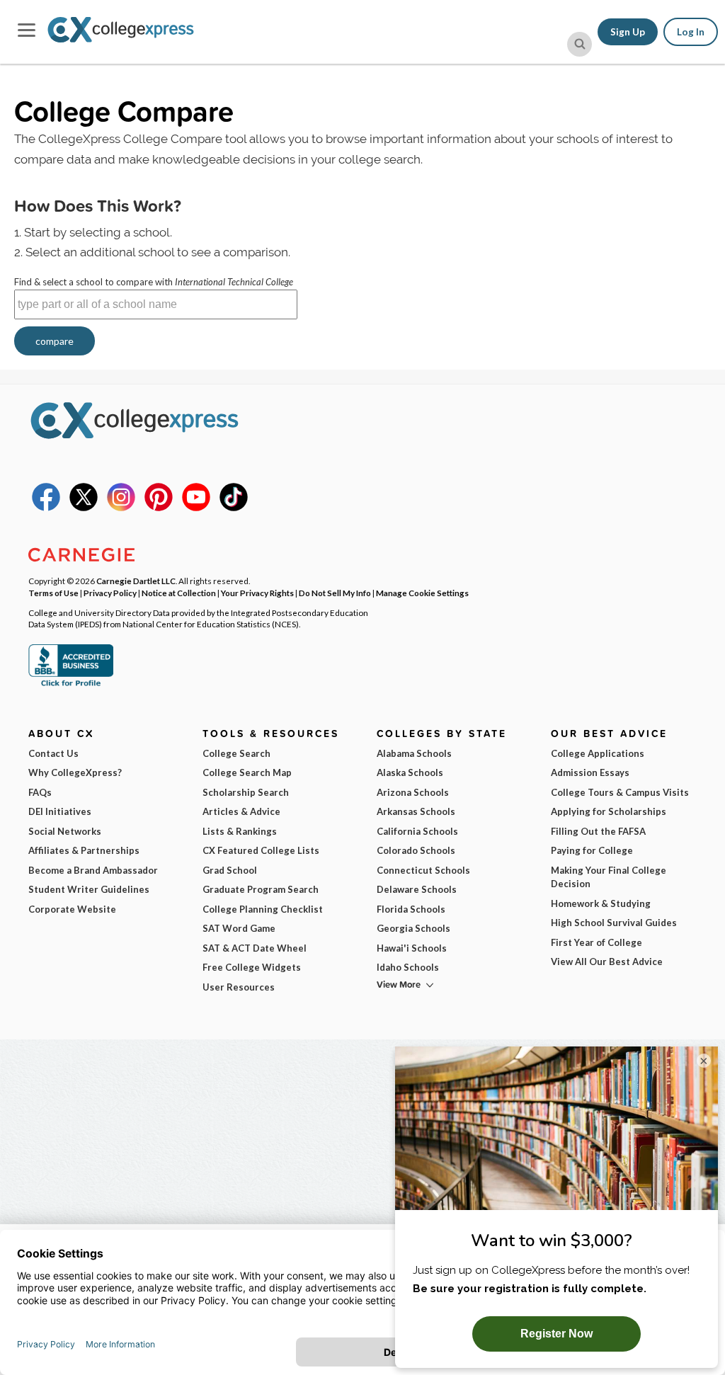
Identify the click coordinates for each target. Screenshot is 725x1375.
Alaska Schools (410, 772)
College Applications (597, 753)
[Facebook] (46, 507)
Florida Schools (411, 909)
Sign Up (627, 32)
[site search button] (579, 44)
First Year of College (596, 942)
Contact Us (53, 753)
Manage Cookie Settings (422, 593)
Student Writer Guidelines (88, 889)
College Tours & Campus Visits (620, 792)
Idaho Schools (408, 967)
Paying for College (592, 850)
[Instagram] (121, 507)
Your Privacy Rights (257, 593)
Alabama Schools (414, 753)
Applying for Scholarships (608, 811)
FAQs (40, 792)
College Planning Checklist (262, 909)
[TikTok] (233, 507)
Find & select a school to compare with (153, 281)
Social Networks (64, 831)
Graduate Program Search (260, 889)
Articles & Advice (241, 811)
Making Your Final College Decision (608, 877)
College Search (236, 753)
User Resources (238, 987)
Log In (690, 32)
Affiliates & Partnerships (83, 850)
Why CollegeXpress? (75, 772)
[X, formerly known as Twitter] (83, 507)
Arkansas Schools (416, 811)
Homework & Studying (601, 903)
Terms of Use (53, 593)
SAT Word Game (238, 928)
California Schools (417, 831)
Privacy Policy (110, 593)
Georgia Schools (413, 928)
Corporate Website (72, 909)
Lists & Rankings (239, 831)
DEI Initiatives (59, 811)
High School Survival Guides (614, 922)
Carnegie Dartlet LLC (136, 581)
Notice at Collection (179, 593)
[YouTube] (196, 507)
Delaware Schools (417, 889)
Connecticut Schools (423, 870)
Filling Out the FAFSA (598, 831)
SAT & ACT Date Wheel (254, 948)
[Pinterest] (158, 507)
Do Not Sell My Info (335, 593)
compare (54, 341)
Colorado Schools (416, 850)
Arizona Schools (413, 792)
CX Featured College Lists (260, 850)
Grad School (229, 870)
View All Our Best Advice (607, 961)
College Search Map (247, 772)
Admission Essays (590, 772)
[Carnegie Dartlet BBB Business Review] (70, 685)
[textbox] (155, 304)
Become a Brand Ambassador (93, 870)
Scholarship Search (245, 792)
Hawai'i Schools (412, 948)
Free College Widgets (251, 967)
